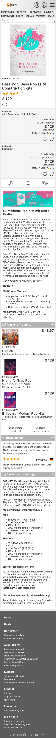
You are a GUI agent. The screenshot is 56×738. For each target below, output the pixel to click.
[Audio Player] (4, 105)
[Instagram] (43, 734)
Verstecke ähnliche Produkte (40, 429)
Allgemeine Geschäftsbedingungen (21, 659)
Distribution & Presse (14, 652)
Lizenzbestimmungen (14, 656)
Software (35, 12)
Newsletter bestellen (14, 635)
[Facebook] (24, 734)
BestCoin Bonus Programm (17, 724)
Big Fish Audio (10, 78)
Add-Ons (30, 16)
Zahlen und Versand (14, 649)
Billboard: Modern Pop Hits (23, 413)
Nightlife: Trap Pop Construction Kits (17, 382)
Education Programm (14, 710)
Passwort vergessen (14, 721)
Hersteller (7, 12)
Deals (51, 16)
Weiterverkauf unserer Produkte (19, 682)
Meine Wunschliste (13, 728)
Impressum (9, 700)
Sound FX (49, 12)
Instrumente (7, 16)
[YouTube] (36, 734)
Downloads (9, 679)
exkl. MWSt (48, 130)
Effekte (21, 12)
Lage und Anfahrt (12, 696)
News (7, 617)
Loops (19, 16)
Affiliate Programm (13, 665)
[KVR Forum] (16, 734)
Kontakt (7, 693)
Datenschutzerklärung (14, 662)
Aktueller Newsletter (14, 638)
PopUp (7, 350)
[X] (30, 734)
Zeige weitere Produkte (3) (15, 429)
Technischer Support (14, 676)
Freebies (40, 16)
